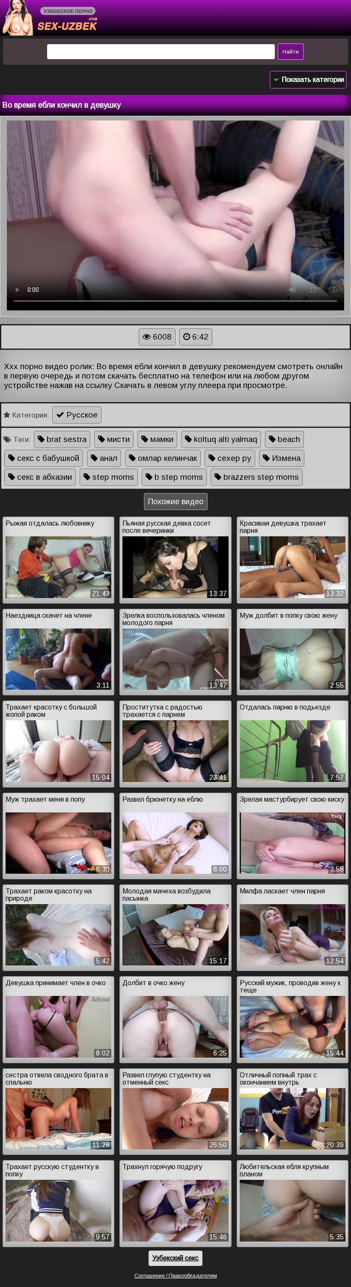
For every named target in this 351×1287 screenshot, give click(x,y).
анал (107, 458)
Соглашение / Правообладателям (175, 1276)
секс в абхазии (43, 476)
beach (288, 439)
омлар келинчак (166, 458)
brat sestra (65, 439)
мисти (117, 439)
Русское (81, 414)
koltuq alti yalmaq (224, 439)
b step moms (177, 476)
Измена (285, 458)
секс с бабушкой (47, 458)
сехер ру (233, 458)
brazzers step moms (260, 476)
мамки (160, 439)
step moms (112, 476)
